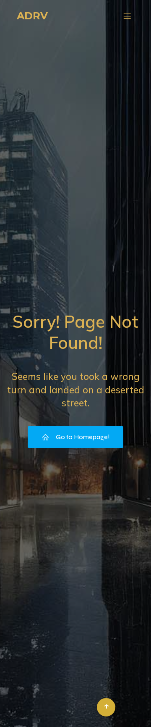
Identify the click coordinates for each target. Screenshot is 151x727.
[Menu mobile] (127, 16)
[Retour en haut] (106, 707)
